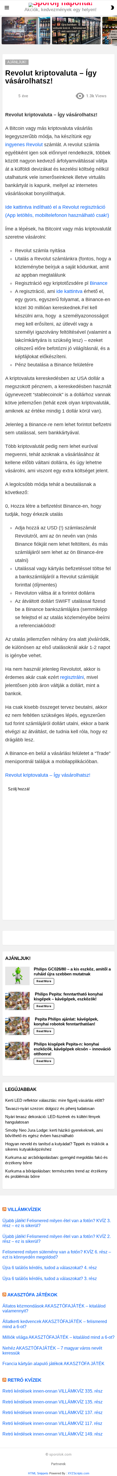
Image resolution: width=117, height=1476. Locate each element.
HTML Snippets (38, 1473)
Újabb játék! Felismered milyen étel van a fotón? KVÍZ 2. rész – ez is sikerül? (56, 1239)
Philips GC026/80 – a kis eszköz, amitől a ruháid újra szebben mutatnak (72, 971)
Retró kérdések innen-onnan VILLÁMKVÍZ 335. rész (52, 1390)
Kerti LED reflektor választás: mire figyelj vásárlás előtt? (54, 1100)
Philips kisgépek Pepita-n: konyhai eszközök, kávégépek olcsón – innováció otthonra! (72, 1049)
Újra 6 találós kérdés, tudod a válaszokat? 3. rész (49, 1278)
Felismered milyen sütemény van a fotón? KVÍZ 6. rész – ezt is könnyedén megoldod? (56, 1254)
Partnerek (58, 1464)
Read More (43, 981)
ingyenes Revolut (24, 144)
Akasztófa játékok (32, 1294)
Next (114, 30)
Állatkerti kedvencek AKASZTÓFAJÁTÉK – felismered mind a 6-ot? (54, 1324)
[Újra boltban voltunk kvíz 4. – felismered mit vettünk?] (76, 30)
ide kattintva (69, 291)
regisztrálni (72, 677)
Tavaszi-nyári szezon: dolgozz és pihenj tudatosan (49, 1108)
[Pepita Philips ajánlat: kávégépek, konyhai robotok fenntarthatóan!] (17, 1026)
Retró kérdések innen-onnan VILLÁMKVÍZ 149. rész (52, 1433)
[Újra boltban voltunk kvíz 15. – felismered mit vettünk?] (26, 30)
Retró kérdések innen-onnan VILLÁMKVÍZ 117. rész (52, 1423)
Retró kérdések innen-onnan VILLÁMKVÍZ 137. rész (52, 1412)
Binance (98, 283)
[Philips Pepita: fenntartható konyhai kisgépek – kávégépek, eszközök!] (17, 1001)
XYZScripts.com (78, 1473)
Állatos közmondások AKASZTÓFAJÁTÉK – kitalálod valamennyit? (54, 1308)
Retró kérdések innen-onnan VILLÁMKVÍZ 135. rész (52, 1401)
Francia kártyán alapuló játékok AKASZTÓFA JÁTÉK (53, 1363)
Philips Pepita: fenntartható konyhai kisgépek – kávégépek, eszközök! (68, 996)
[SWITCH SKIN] (112, 7)
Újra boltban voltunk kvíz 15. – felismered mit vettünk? (24, 38)
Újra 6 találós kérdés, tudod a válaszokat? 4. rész (49, 1267)
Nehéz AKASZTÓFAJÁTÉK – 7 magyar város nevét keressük (52, 1350)
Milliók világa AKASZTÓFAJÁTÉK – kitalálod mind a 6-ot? (58, 1337)
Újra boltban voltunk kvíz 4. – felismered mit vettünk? (74, 38)
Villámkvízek (24, 1209)
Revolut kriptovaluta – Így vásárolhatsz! (47, 775)
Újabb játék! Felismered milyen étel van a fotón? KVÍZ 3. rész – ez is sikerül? (56, 1223)
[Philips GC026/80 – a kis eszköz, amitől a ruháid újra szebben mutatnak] (17, 976)
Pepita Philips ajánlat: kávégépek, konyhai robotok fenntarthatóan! (66, 1021)
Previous (2, 30)
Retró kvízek (24, 1380)
